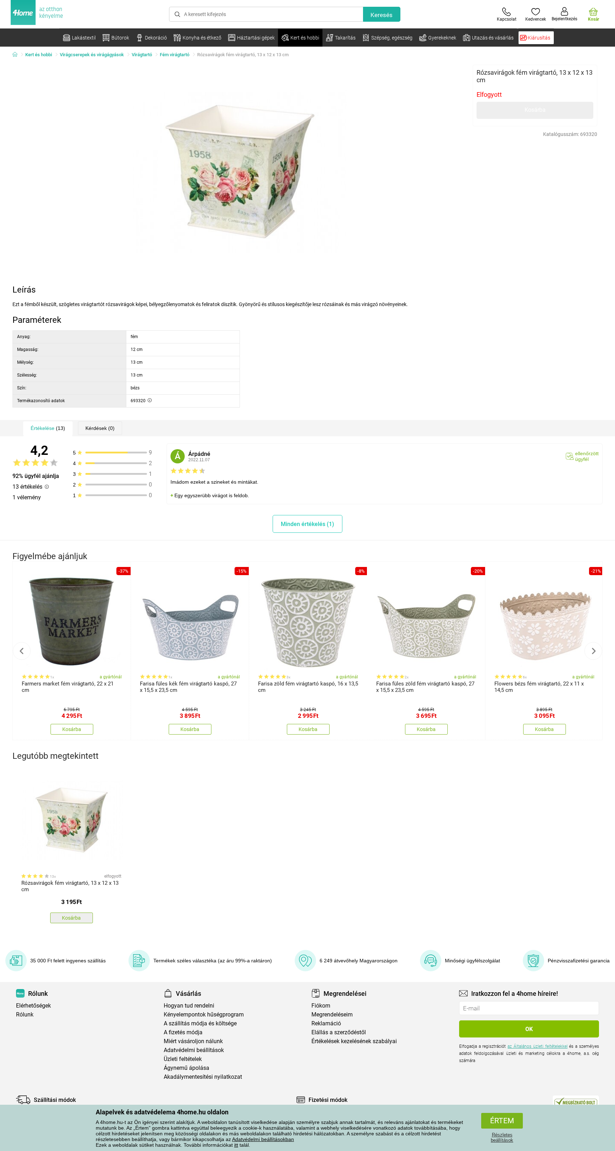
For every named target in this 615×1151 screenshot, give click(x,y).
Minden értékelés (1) (307, 524)
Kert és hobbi (38, 54)
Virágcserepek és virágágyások (92, 54)
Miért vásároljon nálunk (193, 1041)
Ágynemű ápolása (186, 1068)
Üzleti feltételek (183, 1059)
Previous (22, 651)
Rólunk (24, 1014)
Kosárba (535, 109)
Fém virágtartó (174, 54)
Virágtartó (142, 54)
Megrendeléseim (332, 1014)
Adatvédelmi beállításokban (263, 1139)
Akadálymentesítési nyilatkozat (203, 1076)
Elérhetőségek (33, 1005)
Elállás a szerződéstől (338, 1032)
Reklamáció (326, 1023)
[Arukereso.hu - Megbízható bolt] (576, 1101)
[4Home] (17, 55)
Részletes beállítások (502, 1137)
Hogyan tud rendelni (189, 1005)
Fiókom (320, 1005)
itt (236, 1145)
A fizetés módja (183, 1032)
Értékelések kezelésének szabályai (354, 1041)
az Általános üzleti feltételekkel (537, 1046)
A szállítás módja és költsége (200, 1023)
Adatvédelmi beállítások (194, 1050)
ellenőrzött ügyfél (587, 456)
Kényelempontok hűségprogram (204, 1014)
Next (593, 651)
